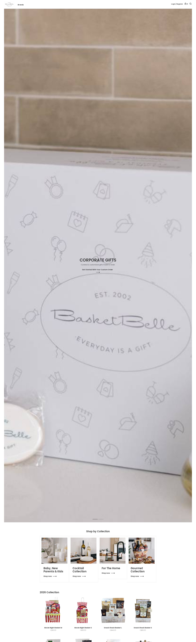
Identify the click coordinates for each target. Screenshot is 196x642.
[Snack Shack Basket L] (113, 611)
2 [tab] (102, 517)
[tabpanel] (98, 265)
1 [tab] (96, 517)
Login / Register (177, 4)
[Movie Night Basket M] (53, 611)
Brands (21, 5)
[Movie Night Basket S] (83, 611)
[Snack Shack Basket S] (142, 611)
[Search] (191, 4)
